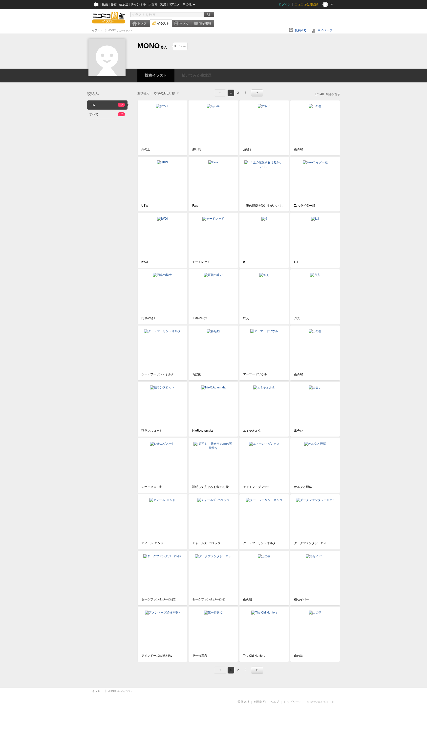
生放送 (123, 4)
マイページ (325, 30)
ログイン (285, 4)
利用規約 (260, 702)
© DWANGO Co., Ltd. (321, 702)
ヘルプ (274, 702)
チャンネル (138, 4)
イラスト (163, 23)
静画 (114, 4)
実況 (163, 4)
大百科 (153, 4)
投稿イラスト (156, 75)
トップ (141, 23)
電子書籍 (205, 23)
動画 (105, 4)
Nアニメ (174, 4)
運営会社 (243, 702)
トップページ (292, 702)
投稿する (301, 30)
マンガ (183, 23)
